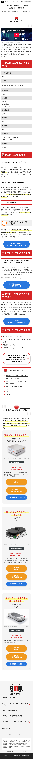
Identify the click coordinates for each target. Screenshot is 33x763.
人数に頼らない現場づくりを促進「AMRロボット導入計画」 (18, 1)
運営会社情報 (6, 728)
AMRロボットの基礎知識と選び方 (12, 716)
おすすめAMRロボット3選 (15, 410)
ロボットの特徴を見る (16, 568)
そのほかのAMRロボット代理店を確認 (16, 321)
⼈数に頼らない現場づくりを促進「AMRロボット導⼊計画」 (16, 6)
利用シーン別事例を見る (16, 482)
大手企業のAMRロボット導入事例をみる (16, 285)
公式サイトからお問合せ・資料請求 (16, 490)
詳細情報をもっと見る (16, 497)
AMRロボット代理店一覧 (9, 710)
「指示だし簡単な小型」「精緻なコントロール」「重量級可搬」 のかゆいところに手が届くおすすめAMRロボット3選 (16, 358)
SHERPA (8, 395)
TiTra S (8, 392)
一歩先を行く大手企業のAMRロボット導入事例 (15, 722)
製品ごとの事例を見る (16, 648)
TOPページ (12, 734)
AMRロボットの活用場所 (9, 698)
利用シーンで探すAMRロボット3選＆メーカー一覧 (16, 244)
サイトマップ (20, 734)
